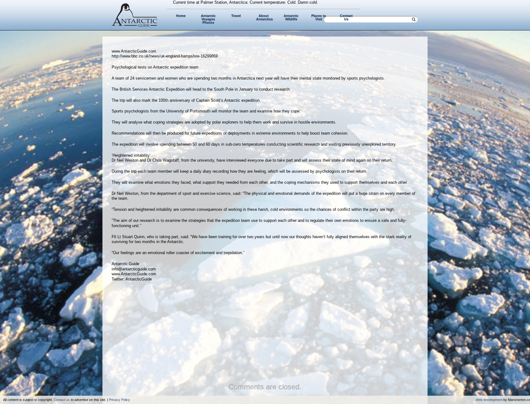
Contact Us (346, 17)
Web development (489, 400)
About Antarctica (264, 17)
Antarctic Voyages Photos (208, 19)
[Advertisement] (265, 331)
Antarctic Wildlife (291, 17)
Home (181, 16)
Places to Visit (318, 17)
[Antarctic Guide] (135, 25)
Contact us (62, 400)
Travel (236, 16)
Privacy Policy (119, 400)
